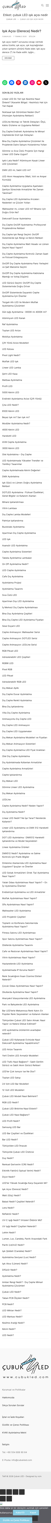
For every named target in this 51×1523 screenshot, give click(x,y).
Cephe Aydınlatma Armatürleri (17, 768)
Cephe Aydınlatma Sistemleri (17, 551)
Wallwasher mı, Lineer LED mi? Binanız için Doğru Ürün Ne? (24, 210)
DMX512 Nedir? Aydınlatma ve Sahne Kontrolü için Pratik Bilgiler (21, 855)
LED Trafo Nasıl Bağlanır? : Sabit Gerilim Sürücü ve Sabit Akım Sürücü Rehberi (22, 1063)
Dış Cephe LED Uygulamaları (17, 731)
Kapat (33, 1512)
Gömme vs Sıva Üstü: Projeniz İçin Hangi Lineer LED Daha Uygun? (23, 152)
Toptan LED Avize (11, 330)
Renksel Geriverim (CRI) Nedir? (18, 1164)
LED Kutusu (8, 349)
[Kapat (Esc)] (22, 1492)
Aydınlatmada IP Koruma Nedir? (18, 970)
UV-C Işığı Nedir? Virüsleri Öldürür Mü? (22, 1220)
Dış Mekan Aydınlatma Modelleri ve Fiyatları (24, 737)
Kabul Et (20, 1512)
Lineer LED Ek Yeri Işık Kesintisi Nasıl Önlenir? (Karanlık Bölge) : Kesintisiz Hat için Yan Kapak (24, 102)
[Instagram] (21, 1484)
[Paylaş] (15, 1492)
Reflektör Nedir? (10, 1214)
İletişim (5, 1444)
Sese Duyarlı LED (11, 626)
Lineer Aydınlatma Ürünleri (15, 847)
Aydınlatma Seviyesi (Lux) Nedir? (19, 1257)
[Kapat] (35, 1518)
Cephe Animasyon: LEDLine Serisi (19, 644)
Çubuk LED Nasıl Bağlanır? (16, 1114)
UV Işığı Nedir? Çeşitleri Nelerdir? (19, 1226)
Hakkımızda (8, 1397)
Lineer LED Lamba (11, 367)
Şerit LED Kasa (9, 373)
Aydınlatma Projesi (11, 582)
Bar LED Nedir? (10, 1139)
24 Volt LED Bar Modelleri (15, 1083)
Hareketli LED (9, 435)
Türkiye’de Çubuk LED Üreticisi (18, 1152)
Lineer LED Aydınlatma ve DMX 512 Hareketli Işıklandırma (25, 829)
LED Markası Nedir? (12, 1316)
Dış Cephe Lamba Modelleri (16, 514)
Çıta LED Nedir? (10, 405)
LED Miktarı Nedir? (11, 1310)
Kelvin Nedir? (9, 1329)
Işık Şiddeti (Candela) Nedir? (17, 1251)
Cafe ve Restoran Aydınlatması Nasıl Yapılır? (25, 951)
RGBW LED (7, 663)
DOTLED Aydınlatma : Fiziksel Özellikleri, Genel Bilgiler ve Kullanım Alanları (23, 494)
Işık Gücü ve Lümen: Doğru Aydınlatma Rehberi (22, 484)
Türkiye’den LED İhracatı (14, 1145)
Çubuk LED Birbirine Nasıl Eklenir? (19, 1108)
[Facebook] (12, 1484)
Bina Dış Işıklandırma (12, 706)
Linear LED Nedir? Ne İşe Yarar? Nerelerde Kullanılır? (24, 820)
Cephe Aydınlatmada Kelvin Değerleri (21, 470)
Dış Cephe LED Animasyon (16, 725)
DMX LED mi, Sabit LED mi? (16, 170)
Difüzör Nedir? (9, 1269)
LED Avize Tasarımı (12, 1049)
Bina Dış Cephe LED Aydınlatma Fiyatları (23, 619)
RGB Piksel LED (10, 650)
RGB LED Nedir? (10, 1102)
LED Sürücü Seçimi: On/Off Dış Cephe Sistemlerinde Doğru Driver (21, 284)
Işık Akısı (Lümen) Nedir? (15, 1263)
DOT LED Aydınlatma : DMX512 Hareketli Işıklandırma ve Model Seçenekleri (23, 839)
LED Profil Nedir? (11, 1121)
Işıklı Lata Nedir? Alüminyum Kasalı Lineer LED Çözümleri (23, 162)
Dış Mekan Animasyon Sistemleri (19, 743)
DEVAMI (8, 58)
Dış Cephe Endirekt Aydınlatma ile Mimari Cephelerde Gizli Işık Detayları (23, 133)
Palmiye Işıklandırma (12, 520)
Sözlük (32, 36)
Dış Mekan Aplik (10, 688)
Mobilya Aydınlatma (12, 336)
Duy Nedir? (8, 1158)
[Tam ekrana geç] (9, 1492)
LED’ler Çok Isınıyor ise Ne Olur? (18, 1071)
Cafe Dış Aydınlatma (12, 576)
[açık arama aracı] (42, 5)
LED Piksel (7, 675)
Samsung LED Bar (11, 1127)
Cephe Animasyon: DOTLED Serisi (19, 638)
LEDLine (6, 799)
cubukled (6, 36)
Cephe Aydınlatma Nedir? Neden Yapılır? (23, 805)
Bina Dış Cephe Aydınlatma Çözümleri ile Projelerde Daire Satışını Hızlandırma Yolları (24, 143)
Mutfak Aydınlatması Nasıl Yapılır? (19, 898)
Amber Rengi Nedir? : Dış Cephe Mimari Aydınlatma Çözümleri (22, 1284)
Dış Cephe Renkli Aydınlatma (17, 700)
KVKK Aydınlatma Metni (14, 1432)
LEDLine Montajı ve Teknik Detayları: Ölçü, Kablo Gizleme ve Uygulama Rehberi (24, 123)
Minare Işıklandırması (13, 502)
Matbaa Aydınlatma (12, 380)
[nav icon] (47, 5)
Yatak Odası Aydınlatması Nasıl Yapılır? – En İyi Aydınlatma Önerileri (24, 884)
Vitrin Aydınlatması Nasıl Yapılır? (18, 957)
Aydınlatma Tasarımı (12, 588)
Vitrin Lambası (9, 508)
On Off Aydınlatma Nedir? (15, 564)
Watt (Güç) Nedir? (11, 1195)
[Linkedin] (29, 1484)
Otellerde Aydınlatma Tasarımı (17, 945)
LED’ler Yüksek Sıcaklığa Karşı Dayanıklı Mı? (24, 1183)
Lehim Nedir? (9, 1232)
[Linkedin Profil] (25, 1484)
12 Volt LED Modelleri (13, 1090)
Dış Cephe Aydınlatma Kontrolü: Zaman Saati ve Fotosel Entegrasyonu (25, 255)
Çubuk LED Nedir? (11, 1291)
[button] (25, 1504)
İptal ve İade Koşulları (13, 1417)
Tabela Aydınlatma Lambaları (17, 558)
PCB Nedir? (8, 1304)
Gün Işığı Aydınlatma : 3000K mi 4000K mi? (24, 312)
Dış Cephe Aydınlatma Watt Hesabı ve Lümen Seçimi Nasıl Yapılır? (25, 246)
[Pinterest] (17, 1484)
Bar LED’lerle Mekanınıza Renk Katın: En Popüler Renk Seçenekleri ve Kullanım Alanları (25, 1012)
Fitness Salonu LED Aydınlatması (19, 932)
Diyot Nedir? (8, 1176)
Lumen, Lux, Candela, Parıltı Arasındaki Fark (24, 1238)
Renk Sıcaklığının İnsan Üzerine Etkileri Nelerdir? (22, 978)
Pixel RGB (7, 669)
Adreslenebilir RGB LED (14, 681)
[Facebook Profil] (8, 1484)
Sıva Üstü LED (9, 595)
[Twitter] (33, 1484)
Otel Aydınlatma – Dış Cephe (17, 454)
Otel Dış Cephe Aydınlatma (16, 756)
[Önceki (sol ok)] (3, 1498)
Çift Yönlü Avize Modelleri (15, 342)
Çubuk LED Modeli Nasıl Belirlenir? (20, 1096)
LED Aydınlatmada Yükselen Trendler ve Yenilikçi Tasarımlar (22, 462)
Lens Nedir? (8, 1207)
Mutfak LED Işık (10, 361)
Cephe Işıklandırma (12, 774)
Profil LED (7, 386)
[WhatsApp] (4, 1484)
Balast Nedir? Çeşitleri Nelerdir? (18, 1201)
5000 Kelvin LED (10, 392)
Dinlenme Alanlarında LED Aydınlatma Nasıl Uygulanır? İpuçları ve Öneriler (24, 865)
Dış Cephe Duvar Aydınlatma (17, 694)
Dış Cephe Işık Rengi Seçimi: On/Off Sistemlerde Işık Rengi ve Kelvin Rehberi (22, 236)
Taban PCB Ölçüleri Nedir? (15, 1298)
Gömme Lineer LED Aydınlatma (18, 787)
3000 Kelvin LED (10, 448)
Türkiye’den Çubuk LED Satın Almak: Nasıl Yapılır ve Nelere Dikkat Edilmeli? (23, 1022)
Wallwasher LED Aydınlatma (16, 910)
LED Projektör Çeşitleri (14, 916)
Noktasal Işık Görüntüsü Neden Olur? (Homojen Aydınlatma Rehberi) (21, 114)
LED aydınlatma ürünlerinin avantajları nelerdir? (21, 1032)
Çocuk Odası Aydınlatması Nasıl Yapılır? (22, 986)
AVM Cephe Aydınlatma (14, 442)
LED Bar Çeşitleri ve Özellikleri (17, 1133)
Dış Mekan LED (10, 781)
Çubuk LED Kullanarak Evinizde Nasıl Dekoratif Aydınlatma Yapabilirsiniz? (21, 1041)
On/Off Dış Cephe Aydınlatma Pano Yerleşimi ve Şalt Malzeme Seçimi (25, 265)
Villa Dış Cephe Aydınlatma (16, 712)
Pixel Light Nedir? (11, 355)
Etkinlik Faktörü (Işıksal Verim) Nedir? (21, 1170)
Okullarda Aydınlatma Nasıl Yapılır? (20, 992)
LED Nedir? (8, 1335)
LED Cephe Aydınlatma (14, 570)
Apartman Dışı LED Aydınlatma (18, 601)
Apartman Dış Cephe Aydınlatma (19, 533)
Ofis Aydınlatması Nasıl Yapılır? (18, 904)
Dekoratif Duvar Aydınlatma (16, 218)
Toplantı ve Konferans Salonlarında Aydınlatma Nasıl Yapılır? (20, 925)
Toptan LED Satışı (11, 1077)
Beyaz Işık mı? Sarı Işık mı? (16, 417)
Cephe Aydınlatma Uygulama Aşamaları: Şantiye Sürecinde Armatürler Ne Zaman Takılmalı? (22, 189)
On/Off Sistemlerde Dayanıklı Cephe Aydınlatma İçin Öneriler (20, 294)
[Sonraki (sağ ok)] (9, 1498)
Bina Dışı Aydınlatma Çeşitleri (17, 613)
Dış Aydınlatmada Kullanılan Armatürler (22, 762)
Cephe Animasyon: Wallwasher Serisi (21, 632)
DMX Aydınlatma (10, 476)
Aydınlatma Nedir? (11, 1276)
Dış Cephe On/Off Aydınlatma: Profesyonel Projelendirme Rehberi (24, 226)
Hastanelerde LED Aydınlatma (17, 963)
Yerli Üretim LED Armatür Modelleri (20, 1055)
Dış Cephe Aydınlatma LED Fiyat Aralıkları (23, 750)
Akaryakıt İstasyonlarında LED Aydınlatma (23, 998)
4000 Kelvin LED (10, 429)
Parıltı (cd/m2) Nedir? (13, 1245)
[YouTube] (37, 1484)
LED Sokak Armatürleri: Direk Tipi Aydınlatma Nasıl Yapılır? (25, 874)
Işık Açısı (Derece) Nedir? (21, 31)
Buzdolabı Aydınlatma (13, 526)
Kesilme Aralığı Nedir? (13, 1322)
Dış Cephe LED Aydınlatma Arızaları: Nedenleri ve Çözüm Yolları (20, 201)
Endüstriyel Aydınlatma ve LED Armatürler (23, 892)
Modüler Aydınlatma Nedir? (16, 423)
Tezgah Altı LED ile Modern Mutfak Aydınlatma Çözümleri (20, 304)
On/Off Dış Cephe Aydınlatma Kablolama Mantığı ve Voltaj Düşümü (23, 275)
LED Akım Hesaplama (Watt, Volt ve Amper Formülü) (24, 178)
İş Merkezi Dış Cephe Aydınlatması (20, 607)
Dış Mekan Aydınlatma (13, 793)
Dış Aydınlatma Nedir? (13, 812)
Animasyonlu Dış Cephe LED (16, 719)
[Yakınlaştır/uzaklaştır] (3, 1492)
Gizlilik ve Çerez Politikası (15, 1424)
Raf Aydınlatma (10, 324)
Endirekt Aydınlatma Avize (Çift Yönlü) (22, 398)
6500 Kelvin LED (10, 411)
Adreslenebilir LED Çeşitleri (16, 657)
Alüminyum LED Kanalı (13, 318)
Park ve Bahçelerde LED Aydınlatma (20, 1004)
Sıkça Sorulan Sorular (13, 1405)
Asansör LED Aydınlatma (14, 545)
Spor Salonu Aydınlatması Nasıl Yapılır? (22, 939)
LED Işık (6, 539)
